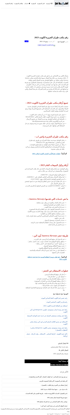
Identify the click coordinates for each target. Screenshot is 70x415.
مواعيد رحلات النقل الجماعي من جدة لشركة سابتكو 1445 (52, 401)
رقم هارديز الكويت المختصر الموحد (56, 302)
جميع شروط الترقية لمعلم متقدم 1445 (57, 397)
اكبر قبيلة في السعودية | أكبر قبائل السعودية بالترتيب (53, 381)
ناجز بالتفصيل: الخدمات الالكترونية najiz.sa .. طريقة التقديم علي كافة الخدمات (46, 393)
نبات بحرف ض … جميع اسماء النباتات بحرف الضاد (54, 389)
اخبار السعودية (41, 3)
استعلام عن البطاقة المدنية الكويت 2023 (55, 306)
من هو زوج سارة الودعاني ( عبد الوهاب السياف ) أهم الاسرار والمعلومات (48, 377)
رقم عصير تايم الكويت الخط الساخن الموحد (54, 298)
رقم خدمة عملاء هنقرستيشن (59, 347)
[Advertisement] (35, 23)
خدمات (26, 3)
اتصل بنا (41, 409)
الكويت (26, 41)
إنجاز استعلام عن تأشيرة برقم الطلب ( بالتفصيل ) (54, 385)
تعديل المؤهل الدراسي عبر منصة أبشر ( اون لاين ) (54, 406)
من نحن (57, 409)
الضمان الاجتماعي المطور (26, 409)
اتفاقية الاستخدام (65, 409)
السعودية (33, 3)
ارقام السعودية (9, 3)
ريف (68, 411)
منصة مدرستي (14, 409)
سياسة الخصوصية (49, 409)
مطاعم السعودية (18, 3)
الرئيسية (48, 3)
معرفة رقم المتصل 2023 (60, 353)
